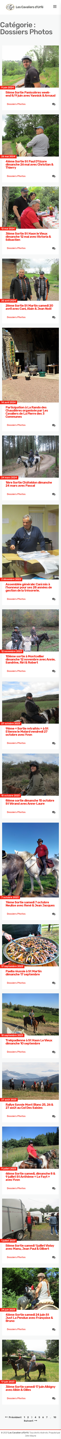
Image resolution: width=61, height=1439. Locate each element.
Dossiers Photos (16, 104)
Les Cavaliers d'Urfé (18, 1433)
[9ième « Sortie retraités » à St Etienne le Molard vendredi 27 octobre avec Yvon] (30, 703)
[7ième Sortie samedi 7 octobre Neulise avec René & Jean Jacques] (30, 860)
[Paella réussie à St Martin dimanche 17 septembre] (30, 945)
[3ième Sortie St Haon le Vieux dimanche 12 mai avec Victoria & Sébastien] (30, 208)
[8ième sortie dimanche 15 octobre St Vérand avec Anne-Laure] (30, 775)
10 (54, 1417)
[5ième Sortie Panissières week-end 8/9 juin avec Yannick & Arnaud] (30, 66)
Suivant (28, 1420)
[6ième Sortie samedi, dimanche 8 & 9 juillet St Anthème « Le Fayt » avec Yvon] (30, 1148)
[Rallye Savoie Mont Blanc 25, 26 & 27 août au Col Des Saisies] (30, 1081)
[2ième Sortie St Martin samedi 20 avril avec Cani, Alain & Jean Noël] (30, 280)
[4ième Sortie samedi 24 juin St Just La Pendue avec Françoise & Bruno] (30, 1289)
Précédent (15, 1417)
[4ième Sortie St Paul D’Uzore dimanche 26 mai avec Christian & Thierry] (30, 135)
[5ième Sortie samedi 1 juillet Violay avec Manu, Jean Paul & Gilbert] (30, 1220)
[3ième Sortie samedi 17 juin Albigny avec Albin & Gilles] (30, 1361)
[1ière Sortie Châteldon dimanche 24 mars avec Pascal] (30, 457)
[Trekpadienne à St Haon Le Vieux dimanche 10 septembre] (30, 1014)
